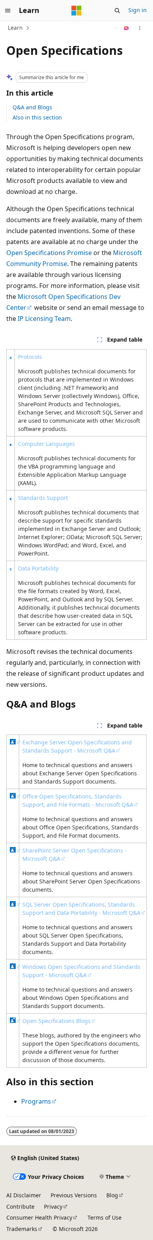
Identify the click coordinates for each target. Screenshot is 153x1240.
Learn (15, 27)
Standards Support (43, 497)
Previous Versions (74, 1195)
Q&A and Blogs (32, 107)
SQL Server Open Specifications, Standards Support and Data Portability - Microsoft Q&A (81, 908)
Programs (36, 1101)
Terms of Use (104, 1217)
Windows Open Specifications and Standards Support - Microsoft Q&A (81, 971)
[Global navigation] (8, 11)
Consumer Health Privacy (39, 1217)
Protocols (30, 356)
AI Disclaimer (23, 1195)
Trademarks (21, 1229)
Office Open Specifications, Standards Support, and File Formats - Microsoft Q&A (77, 800)
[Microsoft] (76, 10)
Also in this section (37, 117)
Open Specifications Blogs (56, 1021)
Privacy (53, 1206)
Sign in (137, 10)
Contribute (20, 1206)
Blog (112, 1195)
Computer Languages (46, 443)
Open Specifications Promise (49, 252)
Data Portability (38, 568)
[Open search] (117, 11)
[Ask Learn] (126, 28)
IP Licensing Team (44, 318)
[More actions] (140, 28)
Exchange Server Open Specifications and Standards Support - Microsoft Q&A (77, 746)
